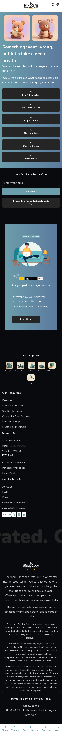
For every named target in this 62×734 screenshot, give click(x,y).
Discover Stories (31, 146)
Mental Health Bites (12, 405)
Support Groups (31, 120)
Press (5, 497)
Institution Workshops (13, 467)
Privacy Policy (42, 699)
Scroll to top (31, 705)
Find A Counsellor (31, 95)
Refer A (11, 446)
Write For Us (31, 158)
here (39, 690)
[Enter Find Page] (53, 5)
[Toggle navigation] (5, 5)
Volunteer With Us (12, 451)
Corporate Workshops (13, 462)
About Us (7, 486)
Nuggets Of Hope (11, 421)
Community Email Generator (16, 416)
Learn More (25, 319)
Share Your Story (11, 440)
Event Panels (9, 473)
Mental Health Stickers (14, 427)
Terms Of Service (21, 699)
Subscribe (31, 191)
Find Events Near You (31, 108)
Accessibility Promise (13, 508)
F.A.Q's (6, 492)
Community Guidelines (13, 502)
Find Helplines (31, 133)
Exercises (7, 400)
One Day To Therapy (13, 411)
